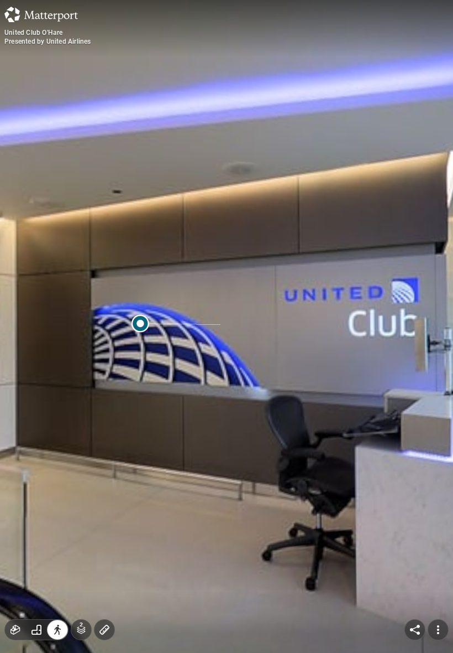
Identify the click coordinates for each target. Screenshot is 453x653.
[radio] (15, 630)
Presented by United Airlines (47, 41)
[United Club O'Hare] (226, 326)
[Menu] (438, 629)
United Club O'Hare (33, 33)
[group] (36, 629)
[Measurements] (104, 629)
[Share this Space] (414, 629)
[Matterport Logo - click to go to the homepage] (41, 14)
